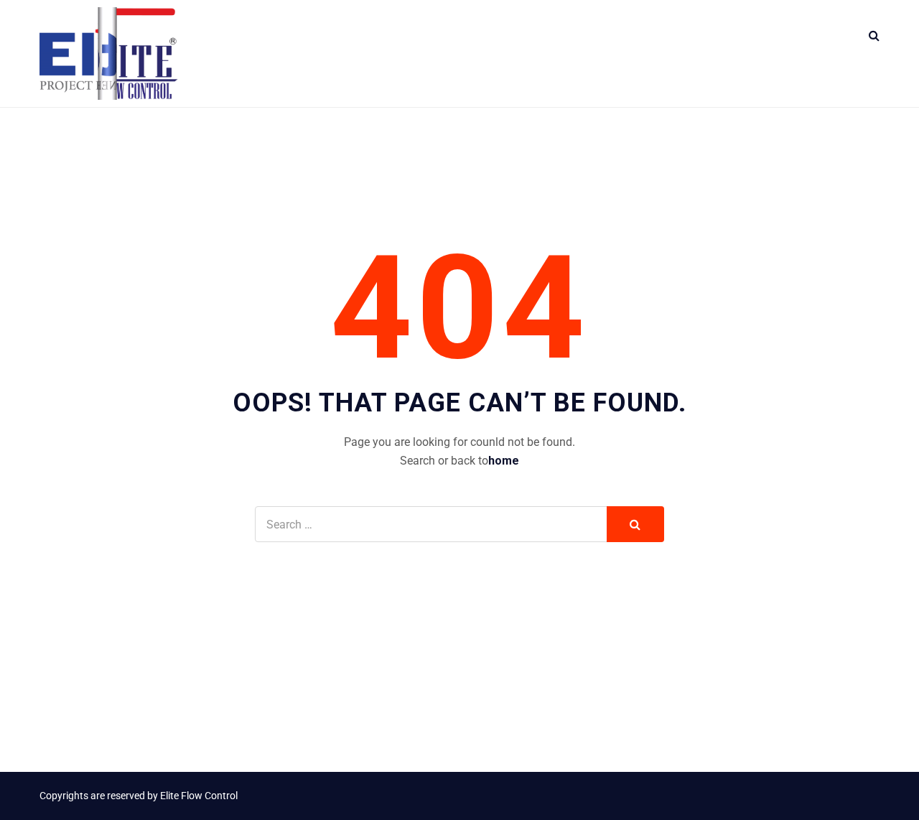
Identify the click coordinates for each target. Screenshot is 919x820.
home (503, 460)
